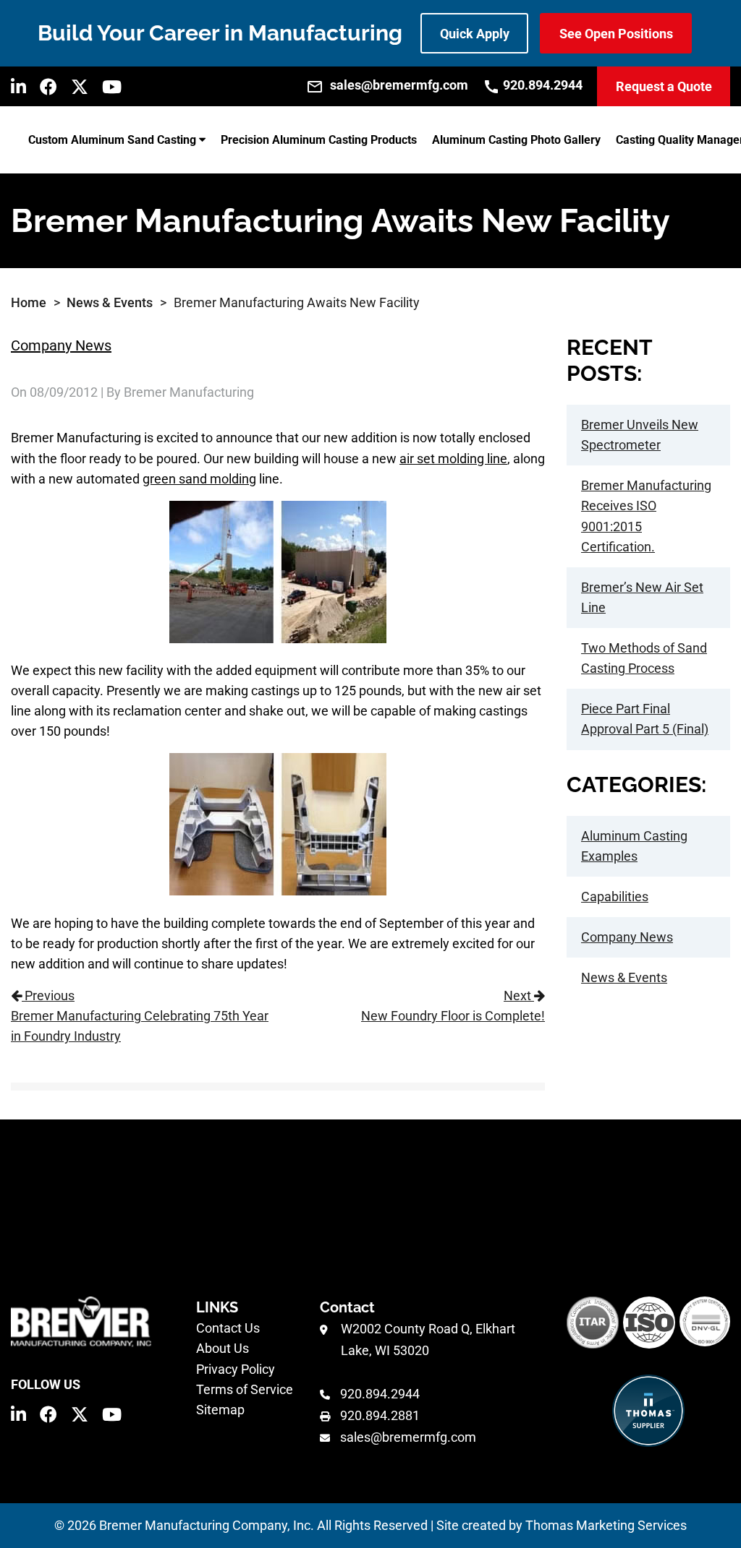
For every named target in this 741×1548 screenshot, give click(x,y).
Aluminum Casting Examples (634, 846)
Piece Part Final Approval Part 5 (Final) (644, 718)
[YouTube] (112, 86)
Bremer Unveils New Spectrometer (639, 434)
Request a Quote (664, 86)
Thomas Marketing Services (606, 1525)
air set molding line (453, 458)
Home (28, 302)
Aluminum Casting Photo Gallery (516, 140)
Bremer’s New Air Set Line (642, 597)
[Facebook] (48, 86)
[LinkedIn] (18, 86)
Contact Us (228, 1328)
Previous (139, 1016)
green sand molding (199, 478)
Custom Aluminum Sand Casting (112, 140)
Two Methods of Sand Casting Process (644, 658)
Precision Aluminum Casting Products (319, 140)
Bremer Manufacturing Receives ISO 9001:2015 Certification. (646, 516)
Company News (61, 345)
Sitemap (220, 1409)
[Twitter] (79, 86)
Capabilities (614, 896)
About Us (222, 1348)
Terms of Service (244, 1389)
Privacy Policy (235, 1369)
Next (453, 1005)
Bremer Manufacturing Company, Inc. (206, 1525)
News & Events (110, 302)
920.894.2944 (380, 1393)
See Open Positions (616, 33)
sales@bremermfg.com (408, 1437)
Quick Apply (474, 33)
